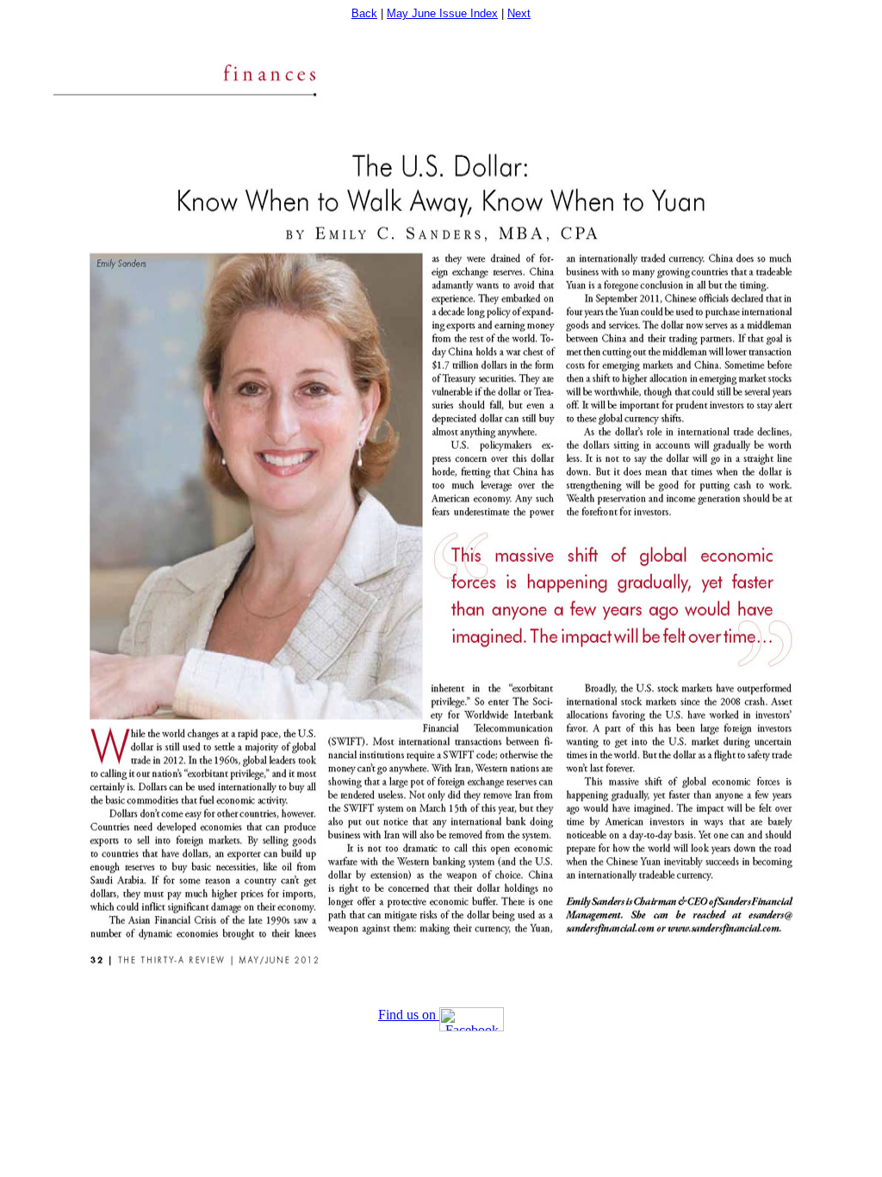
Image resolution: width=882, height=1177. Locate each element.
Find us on (408, 1014)
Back (364, 13)
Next (519, 13)
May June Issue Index (442, 13)
